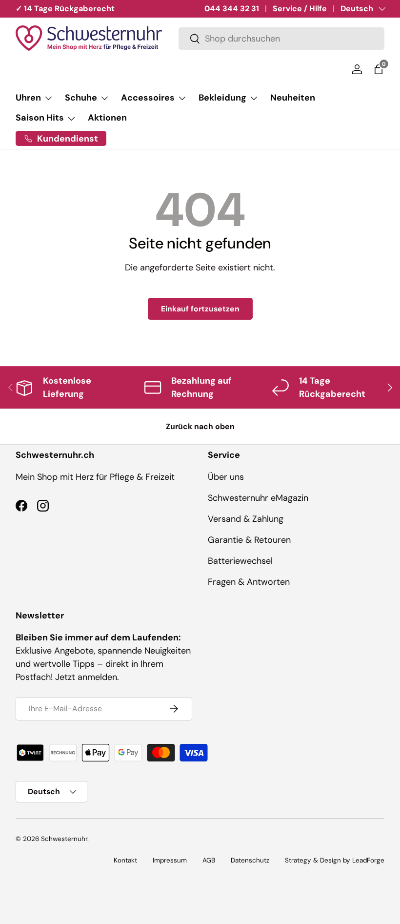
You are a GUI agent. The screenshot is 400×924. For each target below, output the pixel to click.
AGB (208, 860)
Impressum (170, 860)
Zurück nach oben (200, 426)
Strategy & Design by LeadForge (334, 860)
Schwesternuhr (64, 839)
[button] (378, 69)
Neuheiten (292, 97)
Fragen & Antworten (249, 582)
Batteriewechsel (240, 561)
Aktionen (107, 117)
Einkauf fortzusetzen (200, 309)
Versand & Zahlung (245, 519)
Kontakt (125, 860)
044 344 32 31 (231, 8)
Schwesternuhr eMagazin (258, 498)
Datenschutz (250, 860)
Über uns (226, 477)
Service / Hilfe (300, 8)
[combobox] (281, 38)
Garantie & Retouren (249, 540)
